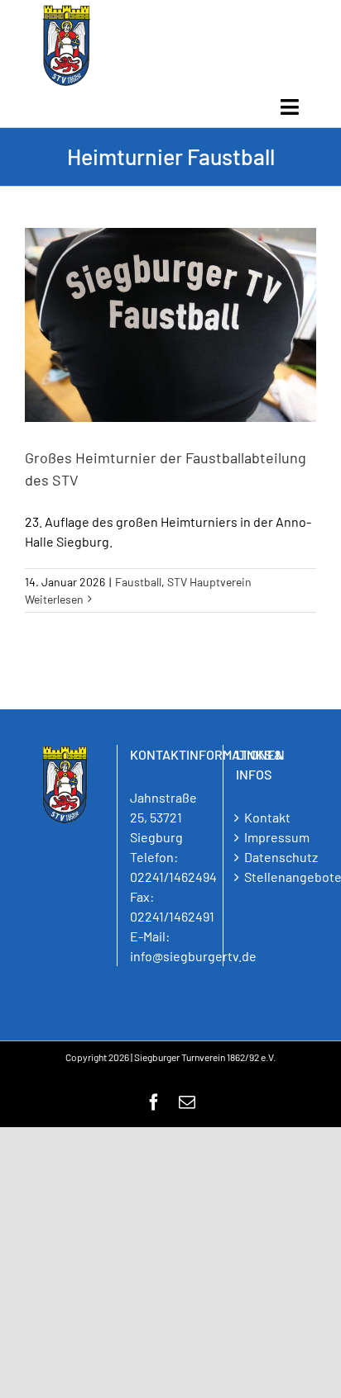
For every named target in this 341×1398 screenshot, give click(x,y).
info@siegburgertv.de (193, 956)
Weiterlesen (54, 599)
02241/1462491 (172, 916)
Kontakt (267, 817)
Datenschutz (276, 857)
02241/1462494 (173, 876)
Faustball (138, 582)
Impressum (276, 837)
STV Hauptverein (209, 582)
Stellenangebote (276, 876)
